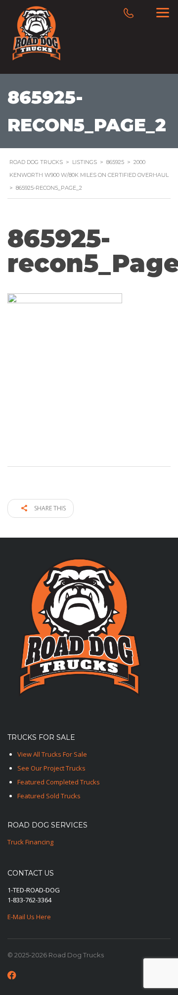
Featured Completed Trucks (58, 781)
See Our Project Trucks (51, 768)
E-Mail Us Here (29, 916)
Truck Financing (30, 841)
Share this (49, 508)
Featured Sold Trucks (49, 795)
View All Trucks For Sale (52, 754)
